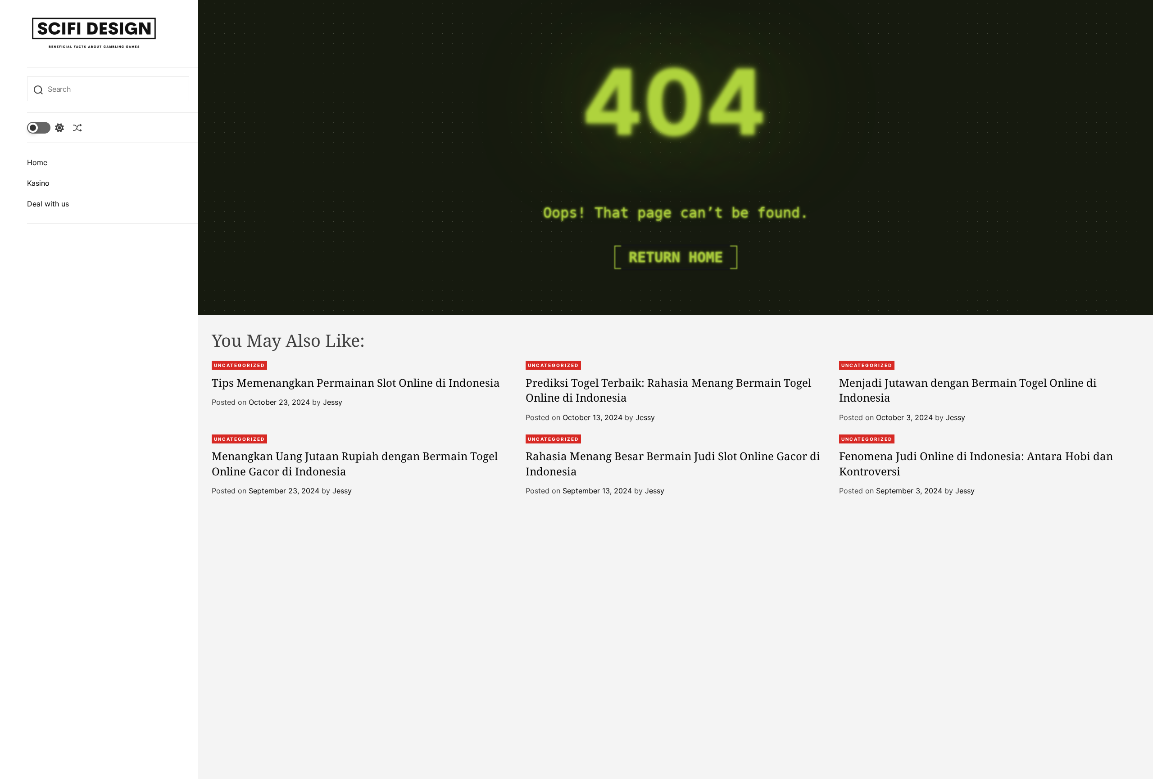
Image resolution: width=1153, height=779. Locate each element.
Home (37, 162)
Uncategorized (239, 365)
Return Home (676, 257)
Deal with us (48, 203)
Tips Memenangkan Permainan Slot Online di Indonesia (356, 382)
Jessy (332, 402)
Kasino (38, 183)
